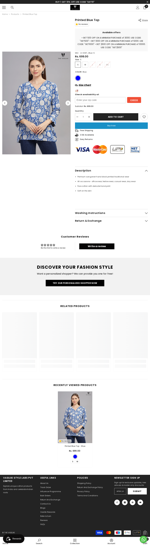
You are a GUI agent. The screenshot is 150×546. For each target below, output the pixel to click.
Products (15, 14)
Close (147, 2)
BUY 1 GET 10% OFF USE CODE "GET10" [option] (75, 1)
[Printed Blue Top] (75, 417)
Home (5, 14)
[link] (19, 361)
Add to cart (115, 116)
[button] (4, 103)
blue (75, 456)
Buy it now (111, 126)
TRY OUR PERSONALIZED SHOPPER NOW (75, 283)
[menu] (4, 7)
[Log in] (137, 7)
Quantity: (79, 111)
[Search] (12, 7)
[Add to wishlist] (144, 117)
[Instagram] (125, 502)
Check (134, 100)
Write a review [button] (97, 246)
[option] (36, 103)
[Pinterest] (132, 502)
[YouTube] (140, 502)
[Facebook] (117, 502)
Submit (137, 491)
